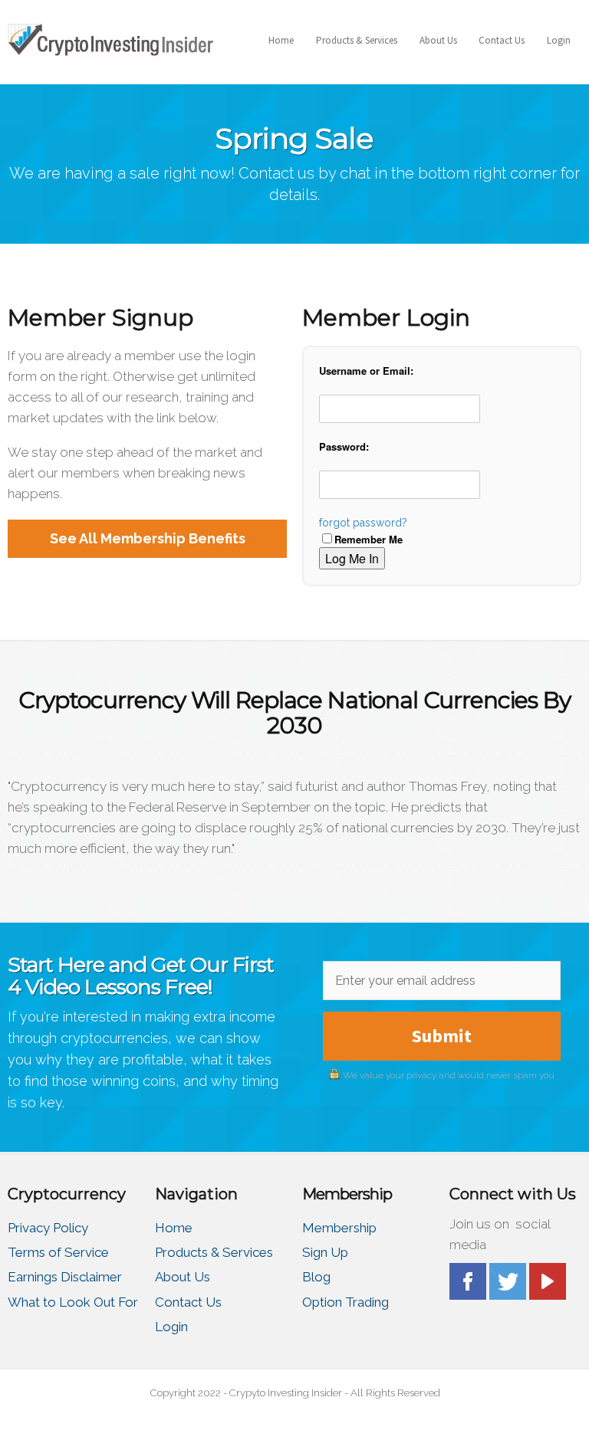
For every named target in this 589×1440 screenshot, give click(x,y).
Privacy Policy (48, 1227)
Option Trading (345, 1302)
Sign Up (325, 1252)
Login (559, 40)
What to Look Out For (73, 1302)
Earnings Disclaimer (65, 1276)
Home (281, 40)
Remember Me (368, 539)
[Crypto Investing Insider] (110, 40)
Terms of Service (58, 1252)
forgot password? (363, 523)
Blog (316, 1276)
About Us (438, 40)
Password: (344, 446)
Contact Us (502, 40)
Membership (339, 1227)
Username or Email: (366, 370)
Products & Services (356, 40)
